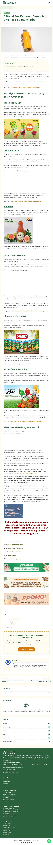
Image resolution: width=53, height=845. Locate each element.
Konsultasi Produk (27, 649)
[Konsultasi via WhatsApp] (49, 841)
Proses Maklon (6, 797)
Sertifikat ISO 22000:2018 (9, 827)
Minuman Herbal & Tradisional (10, 811)
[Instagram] (23, 842)
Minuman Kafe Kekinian (9, 816)
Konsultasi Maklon (7, 801)
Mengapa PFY (6, 781)
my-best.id (12, 624)
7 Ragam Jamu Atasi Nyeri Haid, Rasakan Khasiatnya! (25, 87)
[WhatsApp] (27, 842)
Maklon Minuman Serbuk (9, 796)
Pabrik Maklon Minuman (9, 794)
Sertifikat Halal (6, 825)
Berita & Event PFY (26, 741)
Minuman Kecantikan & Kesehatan (11, 810)
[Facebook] (21, 842)
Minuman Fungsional (8, 808)
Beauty (26, 734)
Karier (4, 785)
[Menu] (49, 3)
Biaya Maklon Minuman (9, 799)
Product (26, 730)
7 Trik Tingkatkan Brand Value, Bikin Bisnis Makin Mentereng (27, 311)
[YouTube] (29, 842)
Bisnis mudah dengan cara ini (14, 68)
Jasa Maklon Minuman (8, 792)
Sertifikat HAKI (6, 834)
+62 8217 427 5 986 (13, 772)
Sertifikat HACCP (7, 829)
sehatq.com (12, 622)
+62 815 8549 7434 (12, 771)
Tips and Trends (26, 738)
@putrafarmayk (12, 555)
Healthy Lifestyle (26, 727)
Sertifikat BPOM (7, 824)
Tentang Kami (6, 780)
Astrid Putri (16, 23)
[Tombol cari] (49, 692)
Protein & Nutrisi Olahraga (9, 815)
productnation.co (14, 620)
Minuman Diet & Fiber (8, 813)
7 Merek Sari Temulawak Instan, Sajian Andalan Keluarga (25, 201)
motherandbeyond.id (15, 618)
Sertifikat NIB (6, 830)
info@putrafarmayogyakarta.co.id (14, 767)
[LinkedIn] (25, 842)
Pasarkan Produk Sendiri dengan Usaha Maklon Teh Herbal (26, 421)
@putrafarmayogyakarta (16, 544)
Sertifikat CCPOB (7, 832)
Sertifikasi (5, 783)
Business (6, 12)
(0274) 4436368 (11, 769)
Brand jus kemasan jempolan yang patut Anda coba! (20, 66)
